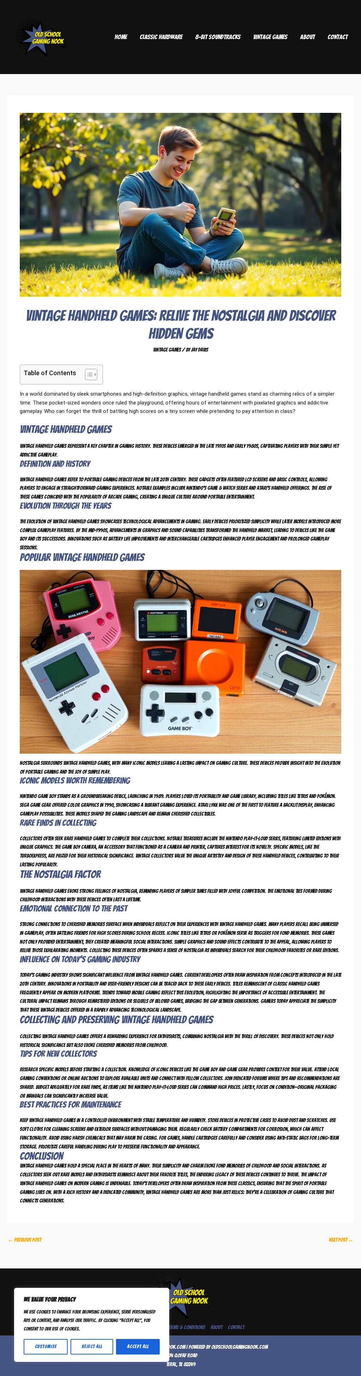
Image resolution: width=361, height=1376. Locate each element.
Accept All (138, 1346)
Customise (46, 1346)
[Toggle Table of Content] (88, 374)
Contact (338, 37)
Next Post (341, 1240)
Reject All (92, 1346)
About (307, 37)
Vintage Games (270, 37)
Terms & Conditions (186, 1327)
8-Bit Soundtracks (217, 37)
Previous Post (24, 1240)
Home (121, 37)
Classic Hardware (161, 37)
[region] (91, 1325)
